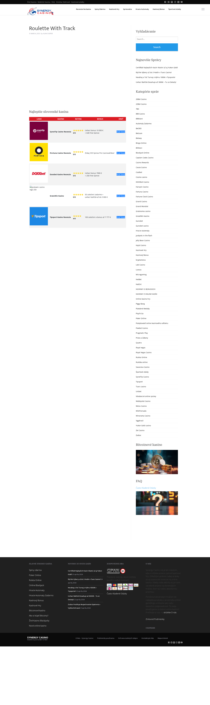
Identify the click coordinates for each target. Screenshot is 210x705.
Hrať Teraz (121, 132)
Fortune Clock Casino (144, 196)
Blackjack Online (142, 153)
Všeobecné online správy (146, 396)
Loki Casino (140, 265)
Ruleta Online (141, 357)
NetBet (138, 279)
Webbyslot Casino (143, 401)
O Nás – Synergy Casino (84, 638)
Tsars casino (141, 386)
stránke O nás (170, 612)
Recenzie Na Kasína (83, 9)
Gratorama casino (143, 211)
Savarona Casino (142, 367)
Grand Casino (141, 201)
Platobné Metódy (143, 308)
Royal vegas (140, 347)
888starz (139, 119)
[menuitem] (31, 2)
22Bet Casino (141, 104)
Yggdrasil (139, 420)
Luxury (138, 269)
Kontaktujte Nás (148, 638)
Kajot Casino (141, 245)
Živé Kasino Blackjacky (39, 620)
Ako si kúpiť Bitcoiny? (38, 615)
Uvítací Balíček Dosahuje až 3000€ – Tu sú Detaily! (156, 82)
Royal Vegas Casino (143, 352)
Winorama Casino (143, 416)
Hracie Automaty (142, 9)
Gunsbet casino (142, 226)
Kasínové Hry (114, 9)
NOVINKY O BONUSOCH (145, 289)
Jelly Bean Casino (143, 240)
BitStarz (139, 148)
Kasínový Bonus (159, 9)
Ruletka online (142, 362)
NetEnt (138, 284)
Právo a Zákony (142, 338)
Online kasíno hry (143, 299)
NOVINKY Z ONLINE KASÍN (146, 294)
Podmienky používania (105, 638)
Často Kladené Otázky (146, 487)
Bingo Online (141, 143)
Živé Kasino (31, 2)
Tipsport (139, 382)
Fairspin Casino (142, 187)
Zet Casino (140, 430)
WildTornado (141, 411)
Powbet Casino (142, 328)
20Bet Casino (141, 99)
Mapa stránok (163, 638)
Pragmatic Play (142, 333)
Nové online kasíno (37, 625)
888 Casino (140, 114)
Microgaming (141, 274)
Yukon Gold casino (143, 425)
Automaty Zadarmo (143, 123)
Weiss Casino (141, 406)
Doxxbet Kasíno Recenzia (60, 174)
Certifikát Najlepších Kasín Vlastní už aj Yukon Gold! (157, 67)
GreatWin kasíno (142, 216)
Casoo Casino (141, 167)
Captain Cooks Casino (144, 157)
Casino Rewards (142, 162)
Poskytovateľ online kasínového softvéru (152, 323)
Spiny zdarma (35, 570)
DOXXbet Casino (142, 182)
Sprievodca (127, 9)
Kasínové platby (77, 2)
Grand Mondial (142, 206)
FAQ (53, 2)
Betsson (139, 133)
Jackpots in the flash (144, 235)
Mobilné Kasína (44, 2)
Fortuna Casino (142, 192)
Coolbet (139, 172)
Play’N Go (139, 313)
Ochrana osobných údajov (128, 638)
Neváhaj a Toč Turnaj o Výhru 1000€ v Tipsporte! (155, 77)
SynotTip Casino (142, 377)
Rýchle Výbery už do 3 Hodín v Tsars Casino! (154, 72)
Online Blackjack (36, 585)
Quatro (139, 343)
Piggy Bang (140, 304)
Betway (139, 138)
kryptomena (141, 260)
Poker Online (141, 318)
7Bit (137, 109)
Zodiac (138, 435)
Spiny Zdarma (100, 9)
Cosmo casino (141, 177)
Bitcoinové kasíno (37, 610)
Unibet (138, 391)
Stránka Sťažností (63, 2)
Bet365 (138, 128)
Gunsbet (139, 221)
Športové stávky (174, 9)
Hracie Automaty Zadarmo (41, 595)
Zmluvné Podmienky (155, 619)
